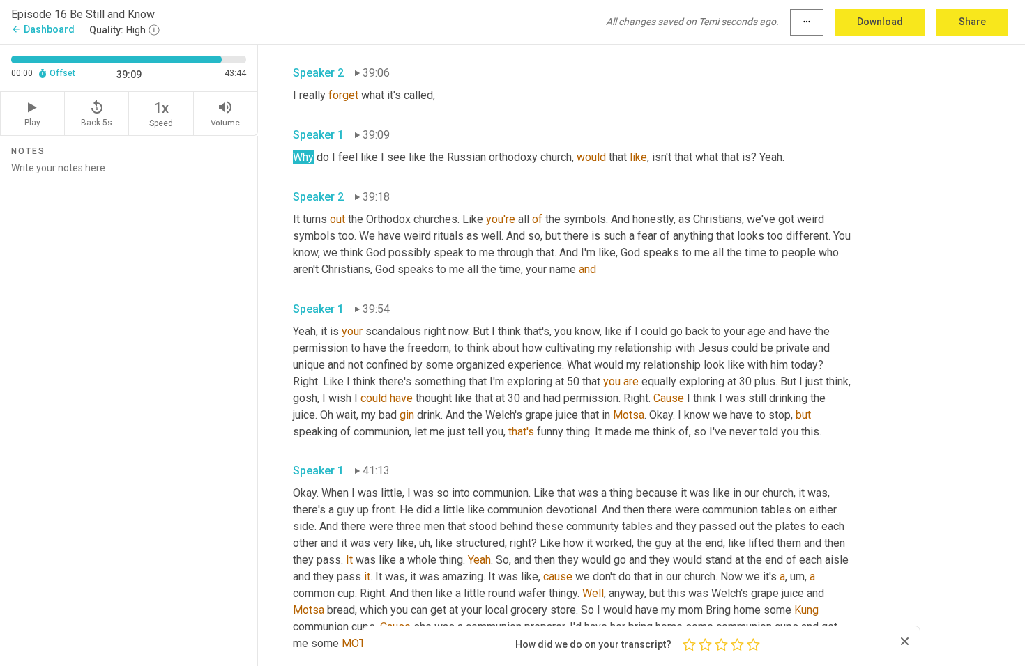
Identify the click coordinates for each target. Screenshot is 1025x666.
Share (972, 21)
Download (880, 21)
